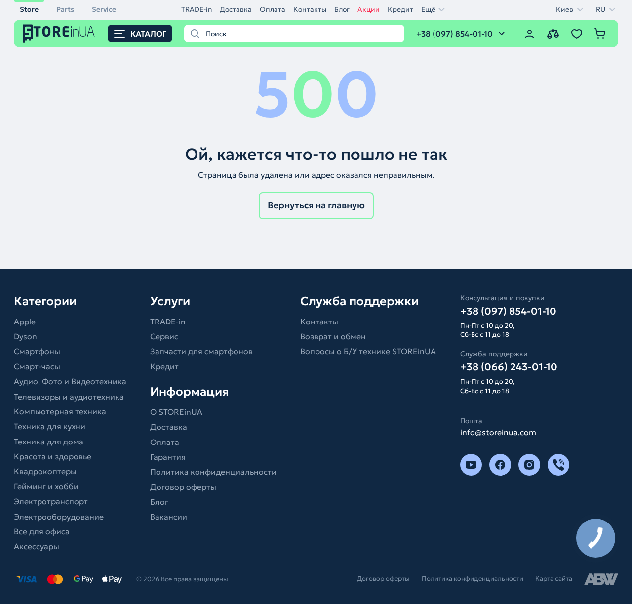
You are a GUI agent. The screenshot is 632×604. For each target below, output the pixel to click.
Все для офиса (42, 531)
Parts (65, 9)
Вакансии (168, 517)
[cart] (600, 33)
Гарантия (168, 457)
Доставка (236, 9)
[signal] (558, 465)
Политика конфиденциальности (213, 472)
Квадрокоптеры (45, 471)
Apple (25, 321)
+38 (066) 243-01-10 (508, 367)
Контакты (309, 9)
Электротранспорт (51, 501)
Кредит (400, 9)
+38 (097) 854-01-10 (508, 311)
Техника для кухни (49, 426)
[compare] (553, 33)
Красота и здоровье (52, 456)
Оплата (272, 9)
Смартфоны (37, 351)
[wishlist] (577, 33)
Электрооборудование (59, 517)
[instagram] (529, 465)
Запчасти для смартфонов (201, 351)
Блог (342, 9)
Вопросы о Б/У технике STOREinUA (368, 351)
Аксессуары (36, 546)
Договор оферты (183, 487)
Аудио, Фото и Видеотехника (70, 381)
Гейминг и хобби (46, 486)
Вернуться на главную (316, 205)
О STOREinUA (176, 412)
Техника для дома (48, 441)
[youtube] (471, 465)
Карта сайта (553, 578)
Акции (368, 9)
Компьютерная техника (60, 411)
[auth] (529, 33)
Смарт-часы (37, 366)
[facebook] (500, 465)
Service (104, 9)
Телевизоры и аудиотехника (69, 397)
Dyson (25, 336)
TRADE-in (196, 9)
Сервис (164, 336)
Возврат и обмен (333, 336)
